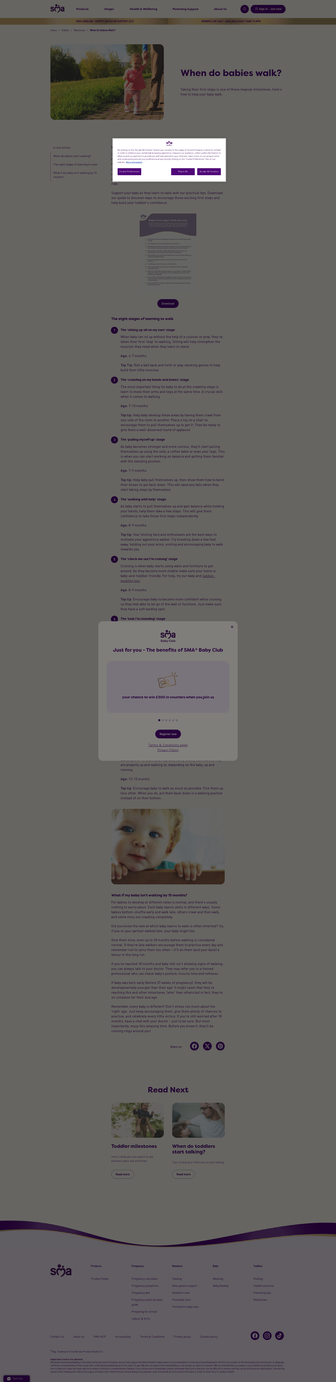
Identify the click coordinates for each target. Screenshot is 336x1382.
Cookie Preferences (129, 171)
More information (134, 162)
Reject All (183, 171)
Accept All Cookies (209, 171)
